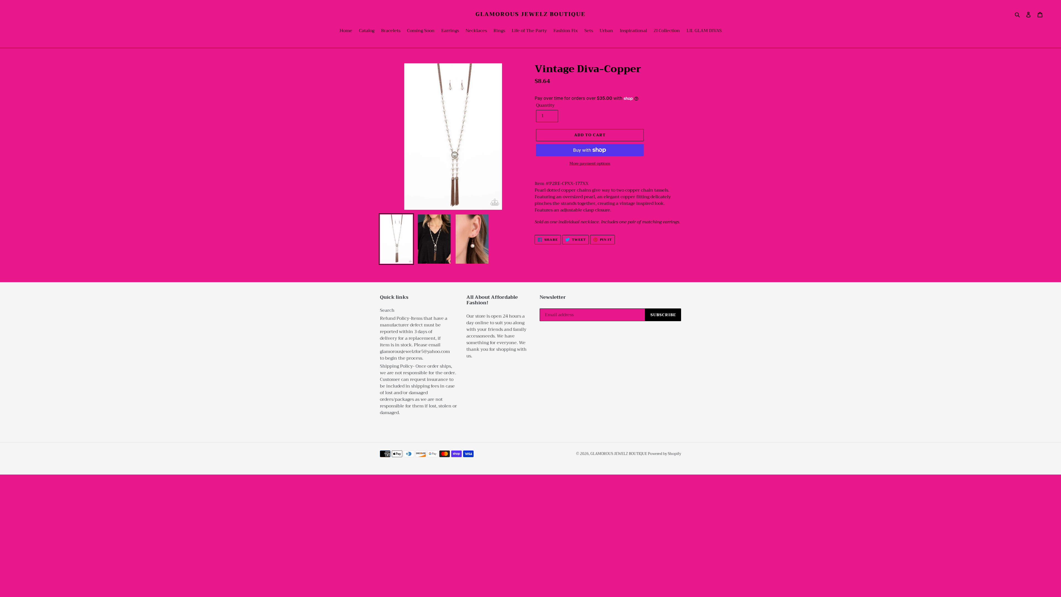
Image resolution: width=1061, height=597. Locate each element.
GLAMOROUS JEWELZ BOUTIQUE (530, 14)
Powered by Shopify (664, 454)
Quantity (545, 105)
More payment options (589, 163)
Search (387, 310)
